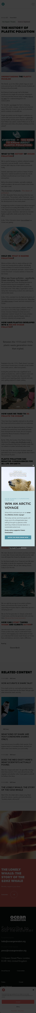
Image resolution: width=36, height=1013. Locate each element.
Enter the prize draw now (18, 537)
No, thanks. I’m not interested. (18, 548)
